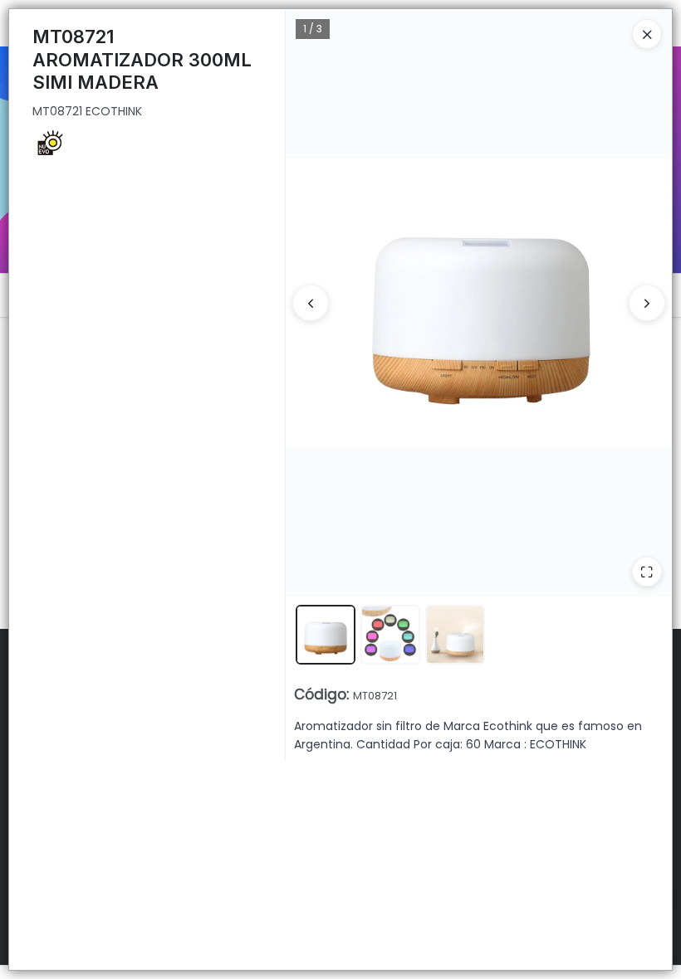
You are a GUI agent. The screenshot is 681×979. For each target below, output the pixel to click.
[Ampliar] (647, 572)
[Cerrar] (647, 34)
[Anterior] (310, 303)
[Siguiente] (647, 303)
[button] (325, 635)
